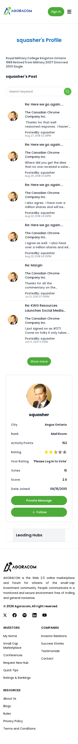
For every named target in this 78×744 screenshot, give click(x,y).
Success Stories (52, 643)
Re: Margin (33, 265)
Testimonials (50, 651)
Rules (7, 713)
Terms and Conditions (19, 728)
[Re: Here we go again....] (14, 119)
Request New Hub (15, 663)
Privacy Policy (13, 721)
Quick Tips (10, 670)
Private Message (39, 500)
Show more (39, 361)
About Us (9, 698)
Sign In (56, 12)
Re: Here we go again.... (44, 104)
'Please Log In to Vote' (50, 461)
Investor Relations (54, 636)
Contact (47, 658)
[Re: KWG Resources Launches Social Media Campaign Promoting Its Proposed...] (14, 323)
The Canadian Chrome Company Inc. (42, 114)
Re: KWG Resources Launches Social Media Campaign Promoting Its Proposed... (46, 308)
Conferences (12, 655)
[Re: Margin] (14, 280)
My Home (10, 636)
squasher (48, 132)
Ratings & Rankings (17, 678)
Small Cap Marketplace (12, 645)
